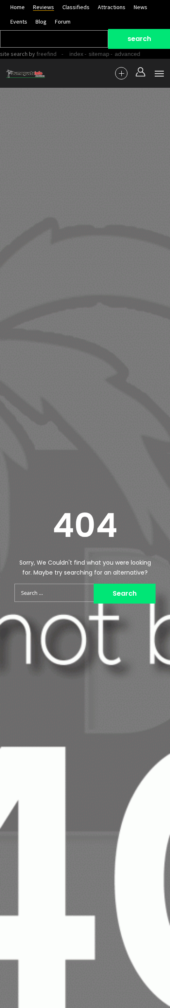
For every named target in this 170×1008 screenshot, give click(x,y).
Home (17, 7)
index (76, 54)
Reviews (43, 7)
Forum (63, 21)
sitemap (99, 54)
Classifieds (76, 7)
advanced (127, 54)
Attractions (111, 7)
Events (18, 21)
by (42, 54)
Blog (41, 21)
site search (14, 54)
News (140, 7)
